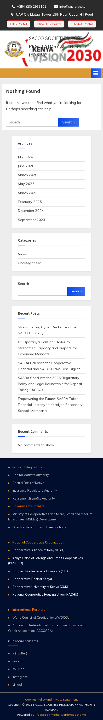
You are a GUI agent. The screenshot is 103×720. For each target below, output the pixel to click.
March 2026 (27, 175)
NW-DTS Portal (49, 24)
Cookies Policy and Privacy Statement (51, 699)
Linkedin (18, 684)
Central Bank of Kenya (28, 483)
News (22, 254)
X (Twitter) (19, 653)
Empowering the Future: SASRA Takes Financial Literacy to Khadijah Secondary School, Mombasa (50, 405)
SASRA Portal (82, 24)
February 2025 (30, 202)
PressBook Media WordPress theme (60, 714)
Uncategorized (29, 263)
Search (23, 283)
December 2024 (31, 210)
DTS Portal (18, 24)
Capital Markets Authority (30, 475)
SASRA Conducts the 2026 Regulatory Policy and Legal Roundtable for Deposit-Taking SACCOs (51, 384)
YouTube (18, 669)
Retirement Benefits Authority (33, 498)
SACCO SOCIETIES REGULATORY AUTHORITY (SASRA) (58, 46)
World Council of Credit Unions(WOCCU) (41, 617)
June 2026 (26, 166)
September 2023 (31, 220)
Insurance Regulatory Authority (34, 490)
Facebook (19, 661)
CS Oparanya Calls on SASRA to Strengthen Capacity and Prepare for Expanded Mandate (47, 348)
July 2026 (25, 157)
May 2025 (26, 184)
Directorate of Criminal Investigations (39, 527)
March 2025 (27, 193)
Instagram (19, 677)
